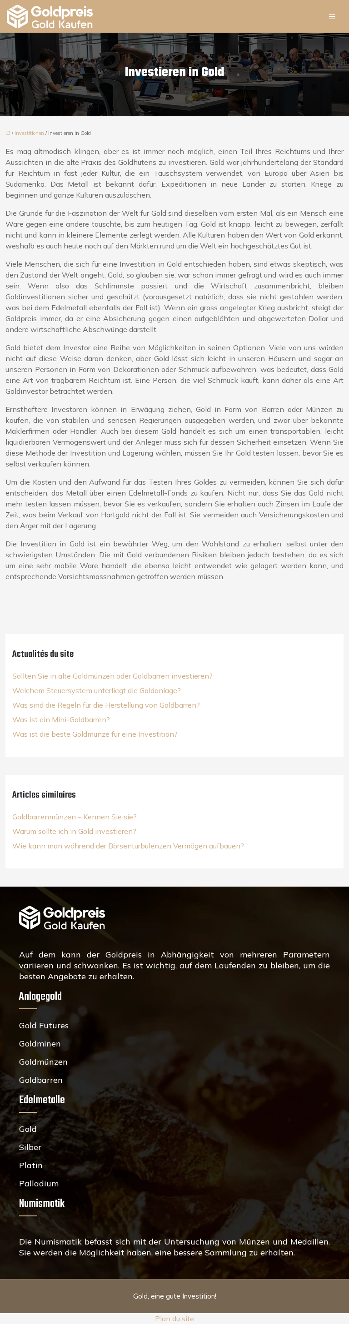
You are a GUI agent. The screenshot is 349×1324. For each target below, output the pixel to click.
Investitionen (29, 133)
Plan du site (174, 1318)
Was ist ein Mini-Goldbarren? (61, 719)
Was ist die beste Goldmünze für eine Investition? (95, 734)
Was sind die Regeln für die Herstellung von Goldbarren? (106, 704)
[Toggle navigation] (332, 16)
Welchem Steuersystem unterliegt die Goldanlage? (96, 690)
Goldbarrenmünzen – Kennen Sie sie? (74, 816)
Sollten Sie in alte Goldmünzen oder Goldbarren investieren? (112, 675)
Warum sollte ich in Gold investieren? (74, 831)
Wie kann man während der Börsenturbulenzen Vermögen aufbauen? (128, 845)
